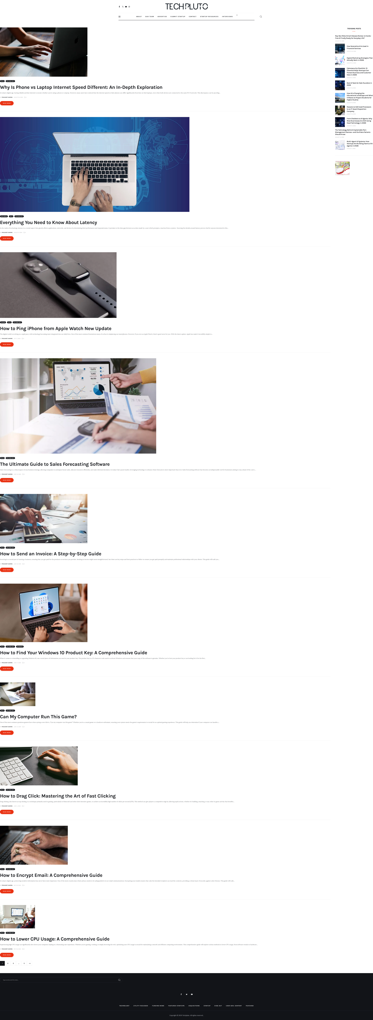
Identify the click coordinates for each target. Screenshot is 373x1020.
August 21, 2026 (351, 77)
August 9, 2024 (18, 232)
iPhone (3, 322)
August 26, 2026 (351, 51)
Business (4, 216)
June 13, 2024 (17, 726)
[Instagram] (129, 7)
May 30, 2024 (17, 885)
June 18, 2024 (17, 564)
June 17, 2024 (17, 662)
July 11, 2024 (17, 338)
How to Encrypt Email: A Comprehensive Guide (51, 875)
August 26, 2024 (18, 97)
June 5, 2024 (17, 806)
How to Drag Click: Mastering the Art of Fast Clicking (58, 796)
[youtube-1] (192, 994)
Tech (2, 81)
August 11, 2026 (351, 148)
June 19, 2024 (17, 474)
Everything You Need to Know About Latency (48, 222)
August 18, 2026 (351, 88)
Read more (7, 103)
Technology (10, 81)
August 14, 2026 (351, 125)
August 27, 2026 (339, 41)
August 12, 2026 (339, 137)
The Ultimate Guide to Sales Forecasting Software (55, 464)
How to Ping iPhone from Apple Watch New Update (55, 328)
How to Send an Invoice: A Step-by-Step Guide (50, 554)
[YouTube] (126, 7)
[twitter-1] (186, 994)
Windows (20, 646)
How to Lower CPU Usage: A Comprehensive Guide (54, 939)
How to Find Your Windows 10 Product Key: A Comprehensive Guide (73, 653)
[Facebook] (120, 7)
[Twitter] (123, 7)
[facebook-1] (181, 994)
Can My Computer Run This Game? (38, 717)
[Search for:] (61, 980)
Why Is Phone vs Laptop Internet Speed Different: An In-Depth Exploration (81, 87)
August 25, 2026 (351, 63)
